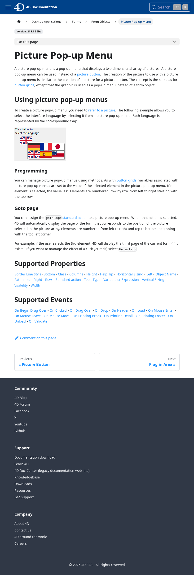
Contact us (22, 530)
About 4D (21, 523)
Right (38, 279)
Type (96, 279)
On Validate (38, 321)
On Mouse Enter (161, 310)
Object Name (165, 274)
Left (149, 274)
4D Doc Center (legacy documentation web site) (51, 470)
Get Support (24, 497)
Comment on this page (38, 338)
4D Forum (22, 404)
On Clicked (58, 310)
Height (91, 274)
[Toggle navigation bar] (8, 7)
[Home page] (18, 21)
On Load (138, 310)
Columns (76, 274)
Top (87, 279)
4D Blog (20, 397)
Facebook (21, 411)
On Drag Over (81, 310)
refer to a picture (101, 110)
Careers (20, 543)
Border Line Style (27, 274)
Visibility (21, 285)
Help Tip (106, 274)
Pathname (22, 279)
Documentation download (34, 457)
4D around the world (30, 537)
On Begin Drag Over (30, 310)
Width (35, 285)
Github (19, 431)
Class (62, 274)
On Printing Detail (118, 316)
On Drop (101, 310)
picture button (88, 74)
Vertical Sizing (153, 279)
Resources (22, 490)
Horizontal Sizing (129, 274)
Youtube (20, 424)
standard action (75, 217)
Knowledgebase (27, 477)
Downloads (23, 484)
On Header (120, 310)
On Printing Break (87, 316)
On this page (28, 42)
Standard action (68, 279)
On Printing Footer (150, 316)
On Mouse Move (57, 316)
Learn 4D (21, 464)
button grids (24, 85)
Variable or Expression (121, 279)
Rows (49, 279)
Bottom (49, 274)
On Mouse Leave (27, 316)
